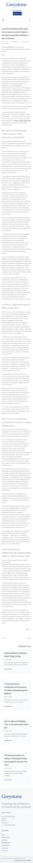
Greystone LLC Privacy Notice (22, 860)
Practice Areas (6, 837)
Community (5, 848)
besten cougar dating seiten (22, 120)
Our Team (4, 840)
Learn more (7, 669)
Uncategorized (25, 41)
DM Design (15, 41)
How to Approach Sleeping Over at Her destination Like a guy (16, 724)
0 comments (5, 43)
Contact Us (5, 850)
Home (3, 834)
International (5, 845)
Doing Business (6, 842)
